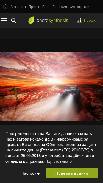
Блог (46, 6)
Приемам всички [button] (71, 173)
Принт (34, 6)
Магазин (18, 6)
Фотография (80, 6)
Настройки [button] (30, 173)
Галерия (60, 6)
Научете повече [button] (58, 161)
